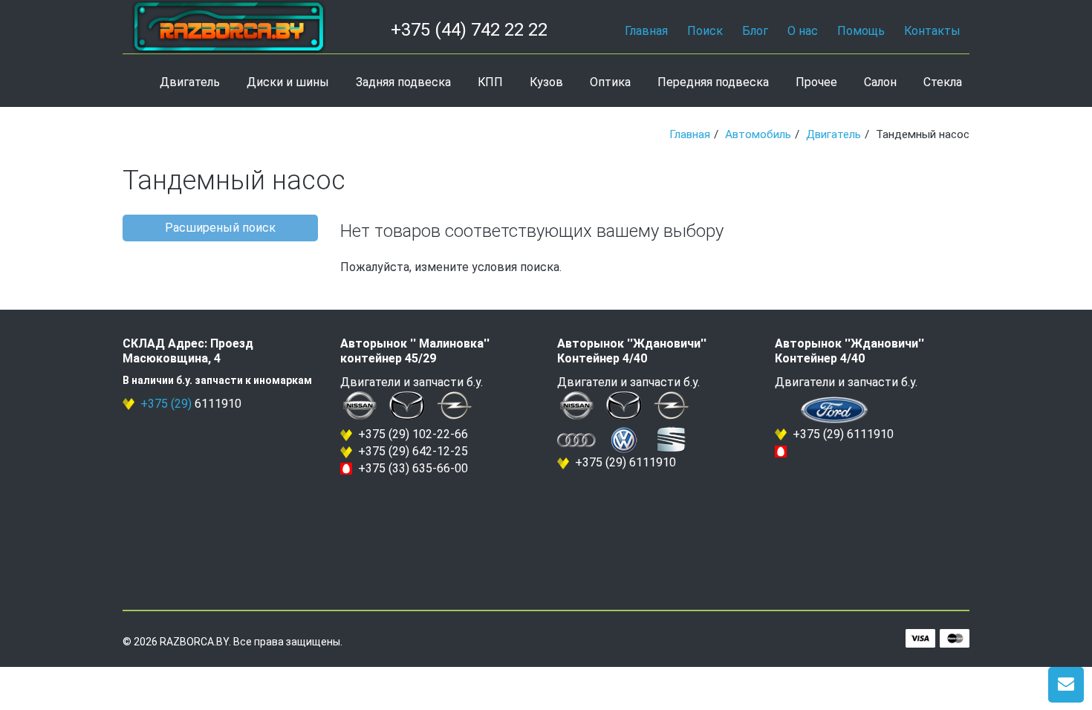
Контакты (932, 31)
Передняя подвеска (713, 82)
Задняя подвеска (403, 82)
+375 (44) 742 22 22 (469, 29)
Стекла (942, 82)
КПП (490, 82)
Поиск (705, 31)
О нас (802, 31)
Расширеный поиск (220, 228)
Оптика (610, 82)
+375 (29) (166, 404)
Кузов (546, 82)
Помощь (861, 31)
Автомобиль (758, 134)
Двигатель (190, 82)
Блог (755, 31)
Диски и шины (288, 82)
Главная (646, 31)
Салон (880, 82)
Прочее (816, 82)
